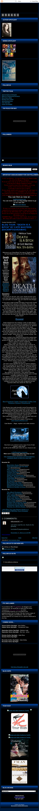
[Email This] (3, 513)
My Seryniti (10, 481)
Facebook (10, 401)
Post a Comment (6, 534)
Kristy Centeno (12, 479)
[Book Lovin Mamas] (3, 558)
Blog (4, 401)
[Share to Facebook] (9, 513)
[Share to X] (7, 513)
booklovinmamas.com (19, 199)
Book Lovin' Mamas (13, 498)
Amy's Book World (13, 469)
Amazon (5, 286)
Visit (19, 667)
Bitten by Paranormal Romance (11, 96)
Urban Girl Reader (7, 104)
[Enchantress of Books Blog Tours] (19, 759)
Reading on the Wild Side (15, 504)
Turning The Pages (13, 472)
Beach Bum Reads (13, 465)
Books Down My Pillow (14, 482)
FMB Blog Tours (16, 511)
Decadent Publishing (5, 284)
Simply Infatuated (13, 496)
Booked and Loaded (7, 99)
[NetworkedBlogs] (19, 568)
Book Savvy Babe (7, 98)
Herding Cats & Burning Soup (16, 502)
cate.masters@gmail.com (19, 420)
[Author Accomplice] (19, 783)
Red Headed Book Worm (15, 484)
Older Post (34, 537)
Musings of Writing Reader (16, 506)
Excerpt (8, 511)
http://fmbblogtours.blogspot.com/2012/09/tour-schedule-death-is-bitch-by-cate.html (19, 457)
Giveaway (25, 511)
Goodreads (23, 401)
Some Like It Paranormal (15, 475)
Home (19, 537)
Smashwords (26, 403)
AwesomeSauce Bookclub (9, 94)
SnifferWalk (10, 478)
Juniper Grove (11, 473)
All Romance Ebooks (6, 289)
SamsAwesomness (7, 101)
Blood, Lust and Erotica (14, 493)
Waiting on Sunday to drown (16, 487)
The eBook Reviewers (14, 492)
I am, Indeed (11, 495)
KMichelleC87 (15, 521)
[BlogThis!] (5, 513)
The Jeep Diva (6, 102)
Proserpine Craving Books (15, 505)
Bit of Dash (11, 501)
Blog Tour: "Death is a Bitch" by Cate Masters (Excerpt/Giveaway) (16, 227)
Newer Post (4, 537)
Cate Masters (17, 509)
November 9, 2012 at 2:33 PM (20, 532)
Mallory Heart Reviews (14, 499)
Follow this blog (19, 569)
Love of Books (11, 471)
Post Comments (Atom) (14, 540)
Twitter (16, 401)
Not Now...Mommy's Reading (16, 476)
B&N (4, 288)
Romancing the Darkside (15, 485)
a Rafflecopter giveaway (19, 452)
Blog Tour (9, 509)
